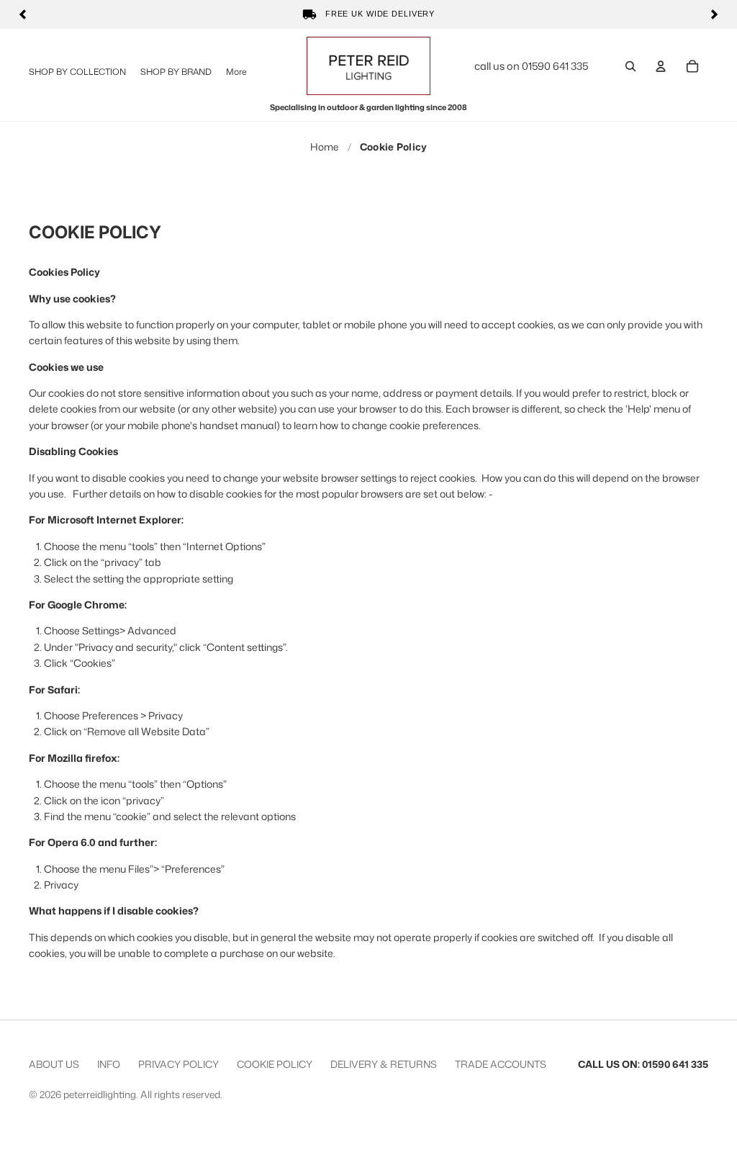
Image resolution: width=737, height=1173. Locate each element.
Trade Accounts (500, 1064)
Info (108, 1064)
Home (324, 146)
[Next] (714, 14)
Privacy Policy (178, 1064)
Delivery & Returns (383, 1064)
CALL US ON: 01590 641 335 (643, 1064)
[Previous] (23, 14)
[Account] (661, 66)
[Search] (630, 66)
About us (54, 1064)
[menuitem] (236, 71)
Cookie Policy (274, 1064)
